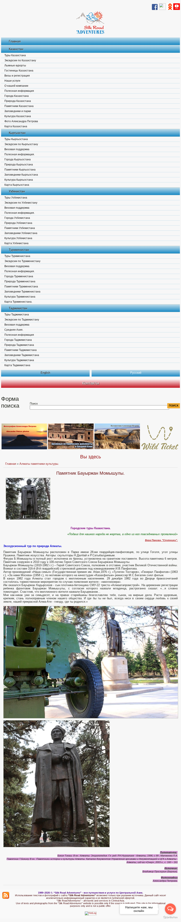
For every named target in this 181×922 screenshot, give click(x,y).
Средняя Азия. (13, 329)
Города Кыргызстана (17, 159)
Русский (135, 372)
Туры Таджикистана (16, 314)
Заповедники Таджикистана (21, 355)
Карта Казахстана (15, 126)
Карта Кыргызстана (16, 184)
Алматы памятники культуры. (39, 463)
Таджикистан (18, 308)
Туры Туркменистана (17, 256)
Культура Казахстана (17, 116)
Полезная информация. (19, 154)
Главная (15, 41)
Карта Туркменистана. (18, 301)
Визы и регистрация (17, 75)
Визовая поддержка (16, 149)
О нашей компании (16, 85)
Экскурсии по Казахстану (20, 60)
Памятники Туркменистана (21, 286)
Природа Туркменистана (19, 281)
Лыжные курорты (15, 65)
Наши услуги (12, 80)
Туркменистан (19, 249)
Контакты (90, 383)
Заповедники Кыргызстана (21, 174)
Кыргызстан (17, 133)
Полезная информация (19, 90)
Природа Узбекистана (18, 223)
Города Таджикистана (18, 339)
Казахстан (16, 49)
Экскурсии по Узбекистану (20, 202)
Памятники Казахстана (19, 106)
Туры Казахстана (15, 55)
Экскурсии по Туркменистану (22, 261)
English (45, 372)
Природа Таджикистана (19, 345)
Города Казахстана (16, 95)
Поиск (34, 403)
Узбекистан (17, 191)
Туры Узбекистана (15, 197)
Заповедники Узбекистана (20, 233)
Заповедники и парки (17, 111)
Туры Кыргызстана (16, 139)
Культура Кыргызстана (18, 179)
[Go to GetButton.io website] (170, 917)
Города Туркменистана (18, 276)
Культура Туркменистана (19, 296)
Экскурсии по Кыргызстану (21, 144)
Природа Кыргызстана (18, 164)
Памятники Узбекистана (19, 228)
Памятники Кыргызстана (20, 169)
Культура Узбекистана (18, 238)
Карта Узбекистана (16, 243)
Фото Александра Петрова (21, 121)
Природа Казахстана (17, 101)
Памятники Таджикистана (20, 350)
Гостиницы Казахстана (18, 70)
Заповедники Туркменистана (22, 291)
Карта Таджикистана (17, 365)
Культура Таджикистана (19, 360)
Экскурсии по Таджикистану (21, 319)
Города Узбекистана (17, 217)
